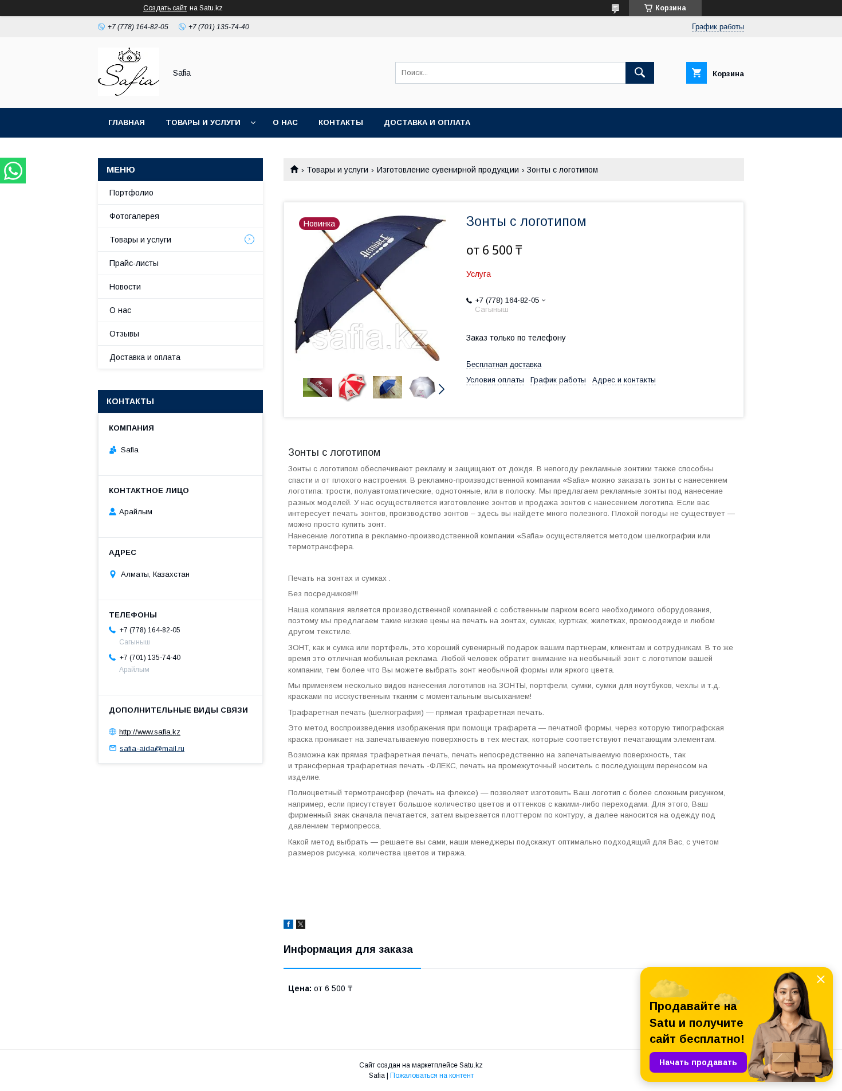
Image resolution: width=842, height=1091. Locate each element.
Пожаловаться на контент (432, 1076)
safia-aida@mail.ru (152, 748)
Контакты (340, 122)
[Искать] (639, 73)
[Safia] (128, 92)
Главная (126, 122)
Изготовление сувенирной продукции (448, 169)
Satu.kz (471, 1065)
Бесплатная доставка (503, 364)
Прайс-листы (134, 263)
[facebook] (288, 925)
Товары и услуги (203, 122)
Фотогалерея (134, 216)
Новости (125, 286)
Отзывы (124, 333)
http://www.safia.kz (149, 732)
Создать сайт (165, 8)
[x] (300, 925)
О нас (285, 122)
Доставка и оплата (427, 122)
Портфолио (131, 192)
